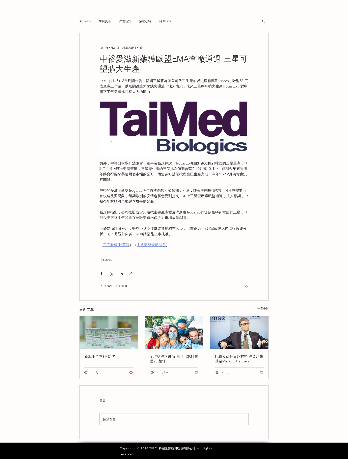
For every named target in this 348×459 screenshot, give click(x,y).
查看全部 (263, 308)
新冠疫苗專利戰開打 (100, 356)
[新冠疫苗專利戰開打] (109, 332)
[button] (263, 21)
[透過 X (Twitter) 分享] (111, 274)
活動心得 (145, 21)
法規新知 (125, 21)
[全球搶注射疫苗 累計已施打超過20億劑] (174, 332)
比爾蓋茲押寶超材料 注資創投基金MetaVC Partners (239, 358)
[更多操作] (246, 47)
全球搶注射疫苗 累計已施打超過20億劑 (174, 358)
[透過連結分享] (131, 274)
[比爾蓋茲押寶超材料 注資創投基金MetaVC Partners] (239, 332)
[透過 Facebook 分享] (101, 274)
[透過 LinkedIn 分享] (121, 274)
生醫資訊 (105, 21)
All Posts (85, 21)
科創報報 (165, 21)
